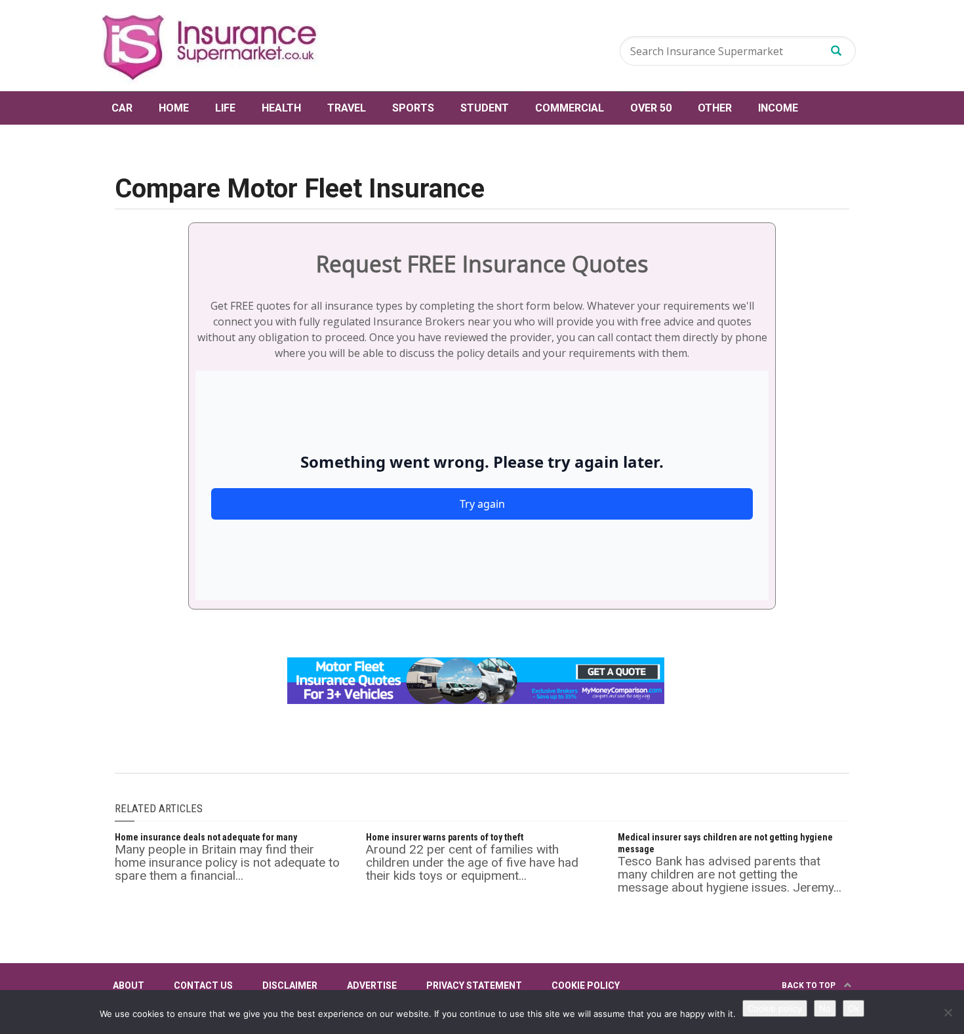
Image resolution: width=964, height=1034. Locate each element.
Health (281, 108)
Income (778, 108)
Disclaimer (289, 985)
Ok (853, 1008)
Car (121, 108)
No (825, 1008)
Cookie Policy (586, 985)
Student (484, 108)
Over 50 (651, 108)
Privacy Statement (474, 985)
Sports (413, 108)
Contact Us (203, 985)
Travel (346, 108)
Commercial (569, 108)
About (128, 985)
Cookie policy (775, 1008)
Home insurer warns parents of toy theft (444, 837)
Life (225, 108)
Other (715, 108)
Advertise (372, 985)
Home (174, 108)
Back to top (809, 985)
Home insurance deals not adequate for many (206, 837)
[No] (947, 1012)
